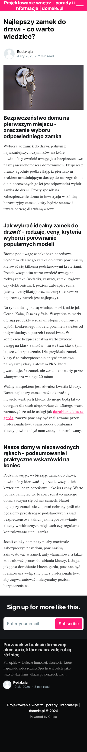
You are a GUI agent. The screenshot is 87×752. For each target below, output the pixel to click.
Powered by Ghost (43, 716)
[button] (80, 5)
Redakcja (25, 51)
